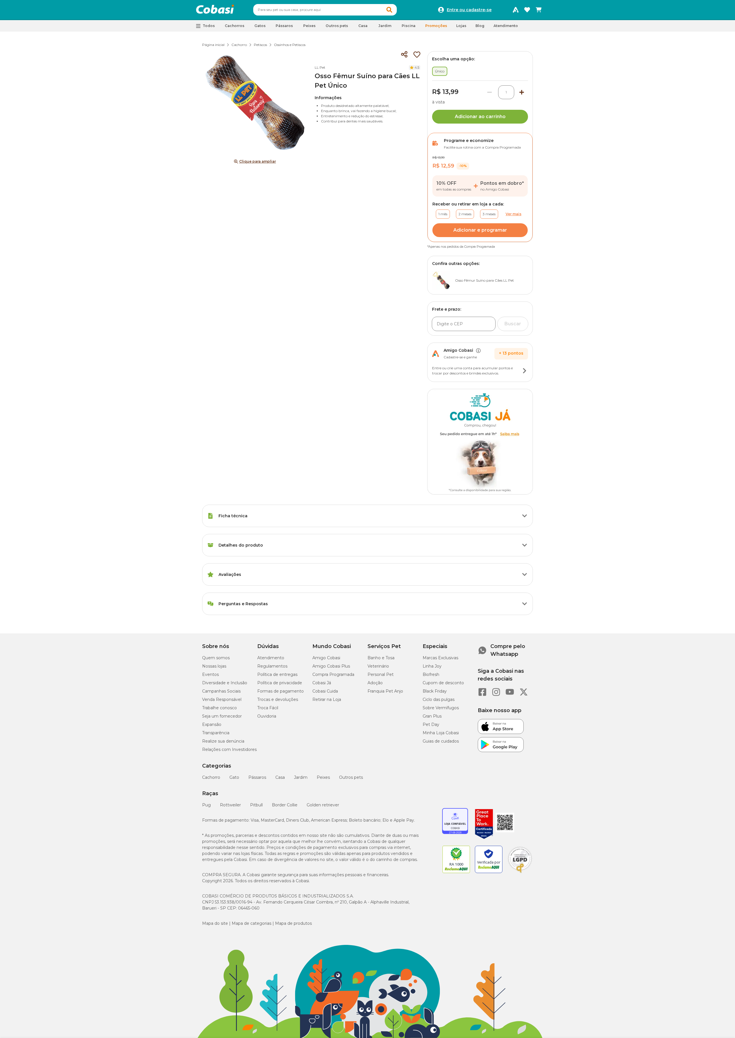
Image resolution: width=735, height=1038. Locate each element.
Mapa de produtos (293, 923)
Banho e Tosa (381, 657)
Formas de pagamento (280, 691)
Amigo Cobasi (326, 657)
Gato (234, 777)
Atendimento (506, 26)
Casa (280, 777)
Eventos (210, 674)
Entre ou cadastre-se (469, 9)
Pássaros (257, 777)
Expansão (211, 724)
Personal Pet (381, 674)
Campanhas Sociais (221, 691)
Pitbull (256, 805)
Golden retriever (323, 805)
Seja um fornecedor (222, 716)
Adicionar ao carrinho (480, 116)
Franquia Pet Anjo (385, 691)
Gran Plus (432, 716)
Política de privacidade (279, 682)
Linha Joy (432, 666)
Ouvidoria (266, 716)
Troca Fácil (267, 707)
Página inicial (213, 45)
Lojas (461, 26)
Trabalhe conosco (219, 707)
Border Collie (284, 805)
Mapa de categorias (251, 923)
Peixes (323, 777)
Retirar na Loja (326, 699)
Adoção (375, 682)
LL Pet (320, 67)
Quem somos (216, 657)
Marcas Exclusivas (440, 657)
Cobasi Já (321, 682)
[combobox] (325, 10)
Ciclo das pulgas (438, 699)
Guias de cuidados (441, 741)
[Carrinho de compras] (538, 9)
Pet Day (431, 724)
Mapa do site (215, 923)
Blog (479, 26)
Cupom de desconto (443, 682)
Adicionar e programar (480, 230)
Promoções (436, 26)
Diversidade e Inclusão (224, 682)
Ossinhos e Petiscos (289, 45)
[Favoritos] (527, 9)
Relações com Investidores (229, 749)
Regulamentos (272, 666)
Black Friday (435, 691)
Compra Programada (333, 674)
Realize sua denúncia (223, 741)
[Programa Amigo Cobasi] (515, 9)
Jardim (300, 777)
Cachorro (239, 45)
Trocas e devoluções (277, 699)
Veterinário (378, 666)
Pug (206, 805)
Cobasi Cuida (325, 691)
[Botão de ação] (524, 370)
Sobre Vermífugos (441, 707)
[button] (389, 10)
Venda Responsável (221, 699)
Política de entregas (277, 674)
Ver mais (513, 214)
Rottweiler (230, 805)
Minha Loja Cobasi (441, 732)
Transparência (215, 732)
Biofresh (431, 674)
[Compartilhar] (404, 54)
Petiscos (260, 45)
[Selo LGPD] (520, 873)
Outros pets (351, 777)
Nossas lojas (214, 666)
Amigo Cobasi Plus (331, 666)
